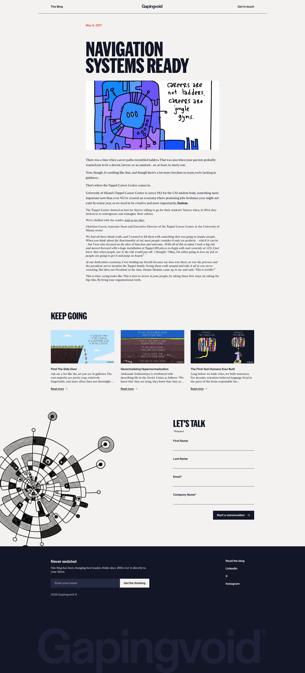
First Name (180, 440)
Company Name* (184, 494)
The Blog (57, 6)
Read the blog (235, 561)
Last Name (180, 458)
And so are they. (134, 220)
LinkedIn (231, 568)
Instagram (233, 583)
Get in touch (246, 6)
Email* (177, 476)
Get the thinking (135, 583)
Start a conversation (231, 515)
